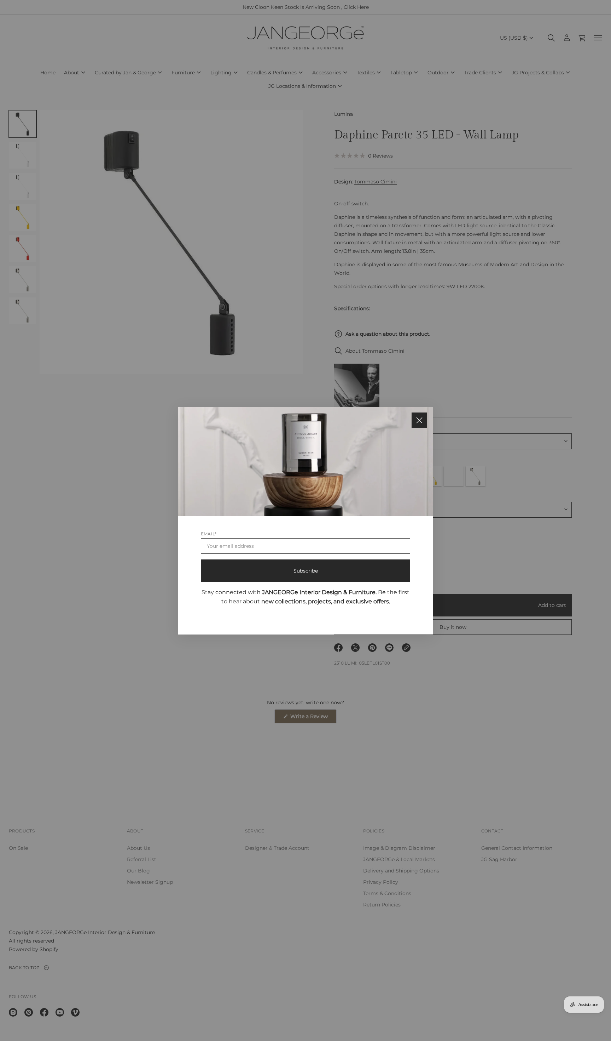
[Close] (419, 420)
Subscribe (305, 570)
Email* (208, 533)
